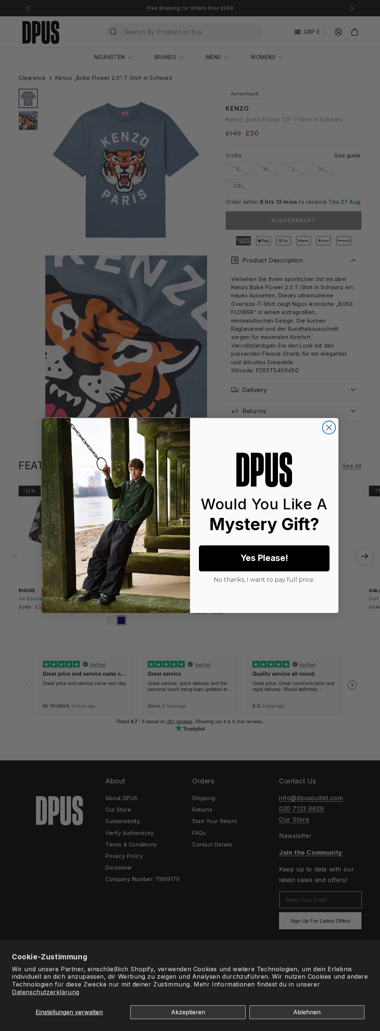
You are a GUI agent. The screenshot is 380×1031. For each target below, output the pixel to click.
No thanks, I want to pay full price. (264, 579)
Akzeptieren (188, 1012)
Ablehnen (307, 1012)
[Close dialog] (328, 427)
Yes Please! (264, 558)
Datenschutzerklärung (45, 992)
